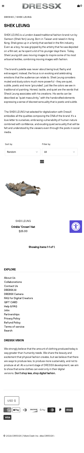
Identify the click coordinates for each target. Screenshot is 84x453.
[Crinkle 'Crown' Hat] (23, 192)
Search (8, 330)
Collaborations (13, 282)
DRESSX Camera (13, 294)
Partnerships (12, 314)
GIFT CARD (10, 302)
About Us (9, 277)
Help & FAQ (10, 306)
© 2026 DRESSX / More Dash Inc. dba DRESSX (28, 435)
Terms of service (14, 326)
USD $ (11, 400)
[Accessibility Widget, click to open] (76, 226)
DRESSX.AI (10, 290)
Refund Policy (12, 322)
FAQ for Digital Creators (18, 298)
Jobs (7, 310)
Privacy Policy (12, 318)
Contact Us (11, 286)
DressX (9, 17)
